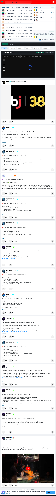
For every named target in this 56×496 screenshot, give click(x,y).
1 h (7, 176)
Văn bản (13, 48)
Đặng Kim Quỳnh (41, 20)
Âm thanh (37, 48)
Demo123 (40, 36)
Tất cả (4, 48)
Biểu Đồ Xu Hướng (40, 52)
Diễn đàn (10, 39)
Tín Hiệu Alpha (10, 175)
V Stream (8, 437)
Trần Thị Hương (41, 10)
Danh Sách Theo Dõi (49, 52)
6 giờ (7, 248)
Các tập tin (46, 48)
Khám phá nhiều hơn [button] (5, 493)
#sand (17, 331)
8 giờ (7, 415)
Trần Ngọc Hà (41, 15)
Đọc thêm (4, 142)
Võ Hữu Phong (41, 12)
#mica (33, 424)
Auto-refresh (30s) (44, 39)
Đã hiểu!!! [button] (49, 492)
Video (29, 48)
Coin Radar (9, 127)
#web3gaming (24, 331)
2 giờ (7, 200)
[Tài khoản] (53, 2)
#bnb (20, 331)
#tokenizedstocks (20, 377)
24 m (7, 129)
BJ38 (7, 81)
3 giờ (7, 224)
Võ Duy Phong (41, 17)
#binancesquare (5, 258)
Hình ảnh (21, 48)
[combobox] (18, 2)
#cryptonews (13, 258)
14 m (7, 83)
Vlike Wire (8, 246)
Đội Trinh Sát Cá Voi (11, 151)
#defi (37, 424)
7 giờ (7, 320)
